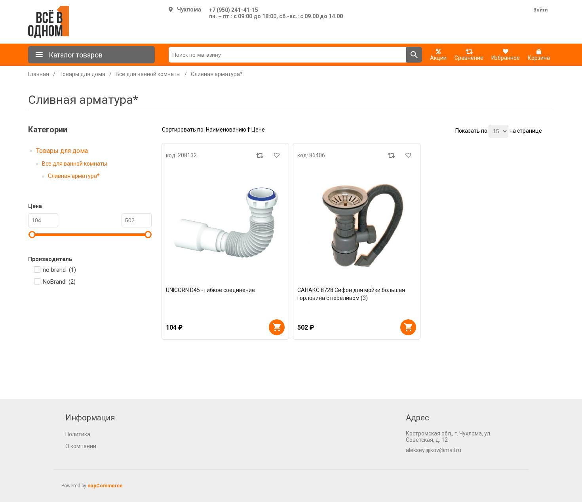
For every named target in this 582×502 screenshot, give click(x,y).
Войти (540, 10)
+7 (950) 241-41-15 (233, 10)
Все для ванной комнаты (74, 163)
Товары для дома (62, 151)
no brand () (59, 269)
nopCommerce (105, 486)
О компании (80, 446)
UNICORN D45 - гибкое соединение (210, 290)
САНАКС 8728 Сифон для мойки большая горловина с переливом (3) (351, 294)
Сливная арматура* (74, 176)
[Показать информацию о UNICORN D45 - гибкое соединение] (225, 222)
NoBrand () (59, 281)
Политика (77, 434)
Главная (38, 74)
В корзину (277, 327)
